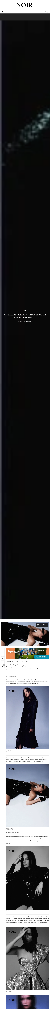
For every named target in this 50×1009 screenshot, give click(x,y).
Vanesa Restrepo (20, 757)
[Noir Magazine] (25, 5)
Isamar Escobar (25, 321)
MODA (25, 311)
